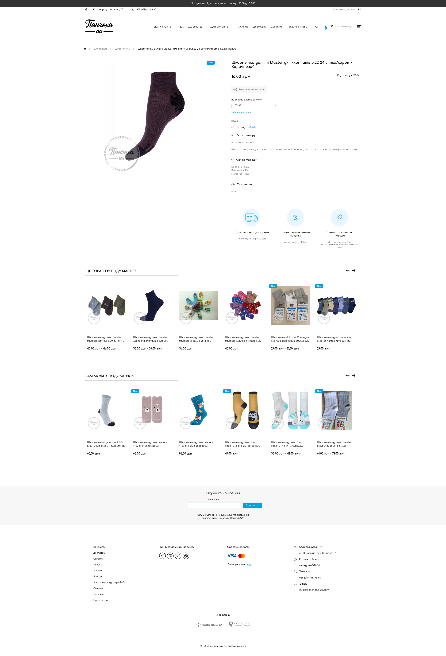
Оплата (243, 27)
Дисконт (276, 27)
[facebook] (162, 556)
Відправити (252, 505)
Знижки (97, 570)
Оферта (98, 588)
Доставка (259, 27)
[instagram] (170, 556)
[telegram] (178, 556)
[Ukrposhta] (239, 624)
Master (253, 127)
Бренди (97, 576)
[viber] (186, 556)
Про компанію (101, 600)
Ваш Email (214, 499)
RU (359, 9)
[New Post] (209, 625)
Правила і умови (297, 27)
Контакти (99, 547)
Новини (97, 565)
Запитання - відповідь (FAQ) (109, 582)
